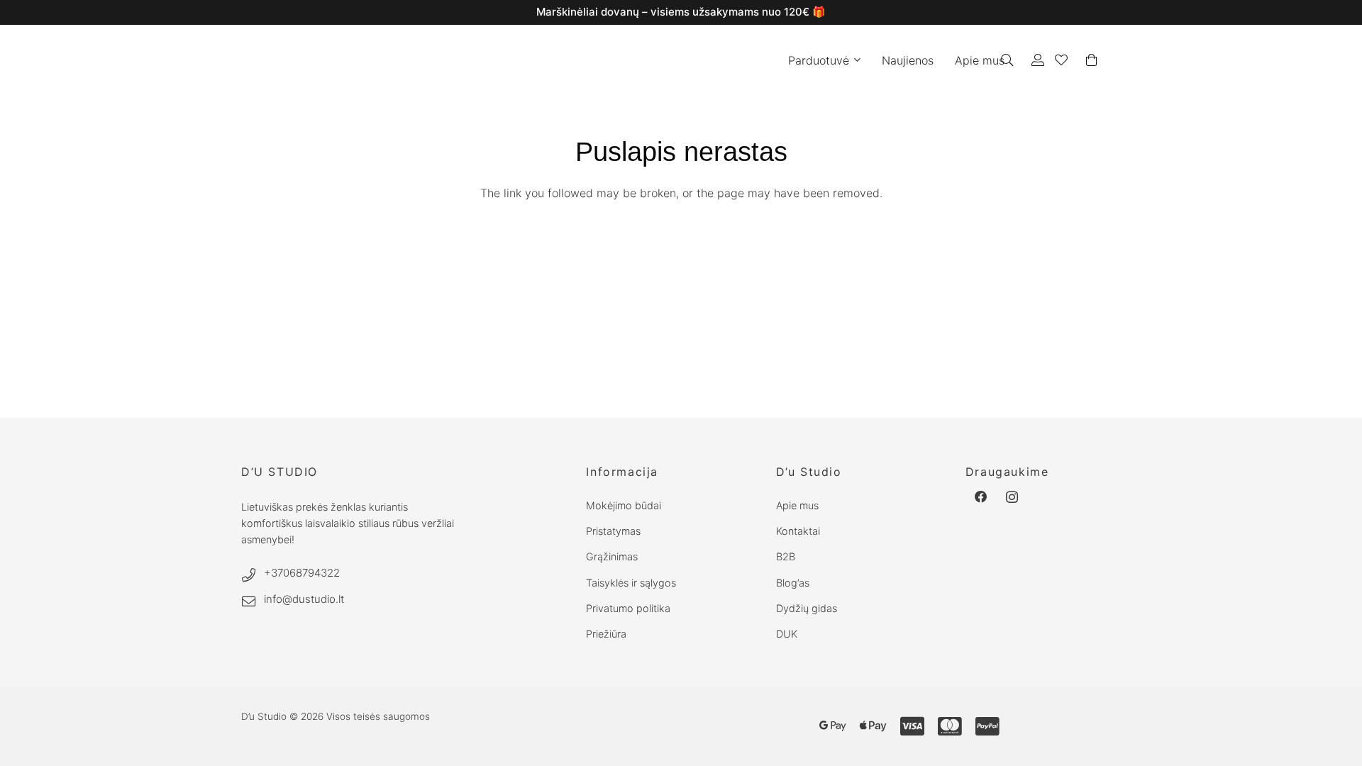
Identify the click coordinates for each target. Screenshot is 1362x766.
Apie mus (797, 505)
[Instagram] (1012, 497)
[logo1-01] (604, 60)
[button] (854, 60)
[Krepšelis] (1091, 60)
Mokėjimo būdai (623, 505)
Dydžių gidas (806, 608)
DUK (786, 634)
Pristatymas (613, 531)
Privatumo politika (628, 608)
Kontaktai (798, 531)
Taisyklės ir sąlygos (631, 583)
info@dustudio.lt (304, 599)
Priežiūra (606, 634)
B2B (785, 556)
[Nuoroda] (1037, 59)
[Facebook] (981, 497)
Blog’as (792, 583)
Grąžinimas (612, 556)
